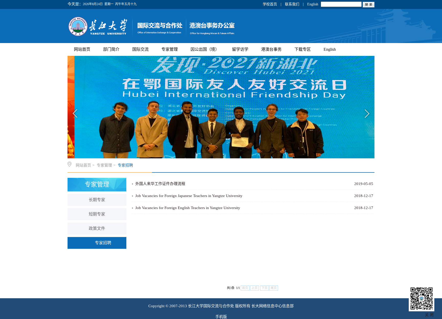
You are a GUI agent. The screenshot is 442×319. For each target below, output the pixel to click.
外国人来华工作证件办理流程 (160, 184)
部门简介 (111, 49)
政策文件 (97, 228)
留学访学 (240, 49)
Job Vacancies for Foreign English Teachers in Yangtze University (187, 208)
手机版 (221, 317)
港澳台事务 (271, 49)
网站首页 (82, 49)
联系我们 (292, 4)
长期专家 (97, 200)
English (312, 4)
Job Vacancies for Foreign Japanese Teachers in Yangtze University (188, 196)
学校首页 (270, 4)
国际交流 (140, 49)
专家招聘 (125, 165)
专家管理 (169, 49)
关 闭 (429, 315)
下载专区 (302, 49)
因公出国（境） (205, 49)
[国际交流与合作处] (173, 37)
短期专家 (97, 214)
